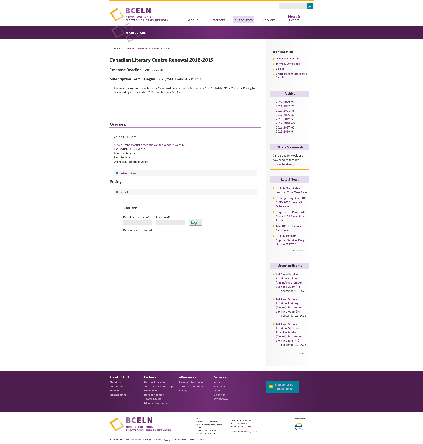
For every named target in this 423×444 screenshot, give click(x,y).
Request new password (137, 230)
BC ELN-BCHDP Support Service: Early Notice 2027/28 (290, 240)
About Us (115, 382)
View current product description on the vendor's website (149, 145)
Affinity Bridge (179, 439)
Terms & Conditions (288, 63)
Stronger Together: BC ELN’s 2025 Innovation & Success (291, 202)
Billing (183, 390)
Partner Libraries (154, 382)
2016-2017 (283, 127)
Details (124, 192)
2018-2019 (283, 119)
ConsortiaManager (284, 164)
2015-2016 (283, 131)
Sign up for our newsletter (285, 386)
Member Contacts (155, 402)
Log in (191, 439)
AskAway (220, 386)
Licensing (219, 394)
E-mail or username (136, 217)
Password (163, 217)
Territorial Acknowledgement (244, 431)
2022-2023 (283, 102)
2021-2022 (283, 106)
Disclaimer (201, 439)
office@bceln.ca (244, 426)
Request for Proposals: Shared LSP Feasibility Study (291, 216)
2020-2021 (283, 110)
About (193, 20)
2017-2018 (283, 123)
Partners (218, 20)
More (302, 353)
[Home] (139, 15)
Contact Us (116, 386)
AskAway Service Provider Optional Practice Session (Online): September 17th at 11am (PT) (289, 332)
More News (299, 250)
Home (117, 48)
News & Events (294, 18)
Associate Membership (158, 386)
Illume (217, 390)
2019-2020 (283, 114)
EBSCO (131, 137)
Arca (217, 382)
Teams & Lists (152, 398)
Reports (114, 390)
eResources (244, 20)
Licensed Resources (288, 58)
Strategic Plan (118, 394)
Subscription (128, 173)
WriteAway (221, 398)
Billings (280, 68)
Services (268, 20)
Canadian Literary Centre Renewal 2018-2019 (147, 48)
